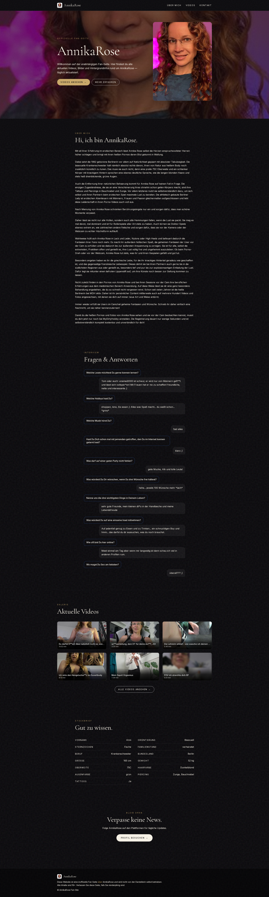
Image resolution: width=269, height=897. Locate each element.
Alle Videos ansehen (134, 689)
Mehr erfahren (105, 82)
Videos (190, 5)
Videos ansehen (74, 82)
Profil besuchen (134, 838)
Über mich (174, 5)
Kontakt (206, 5)
